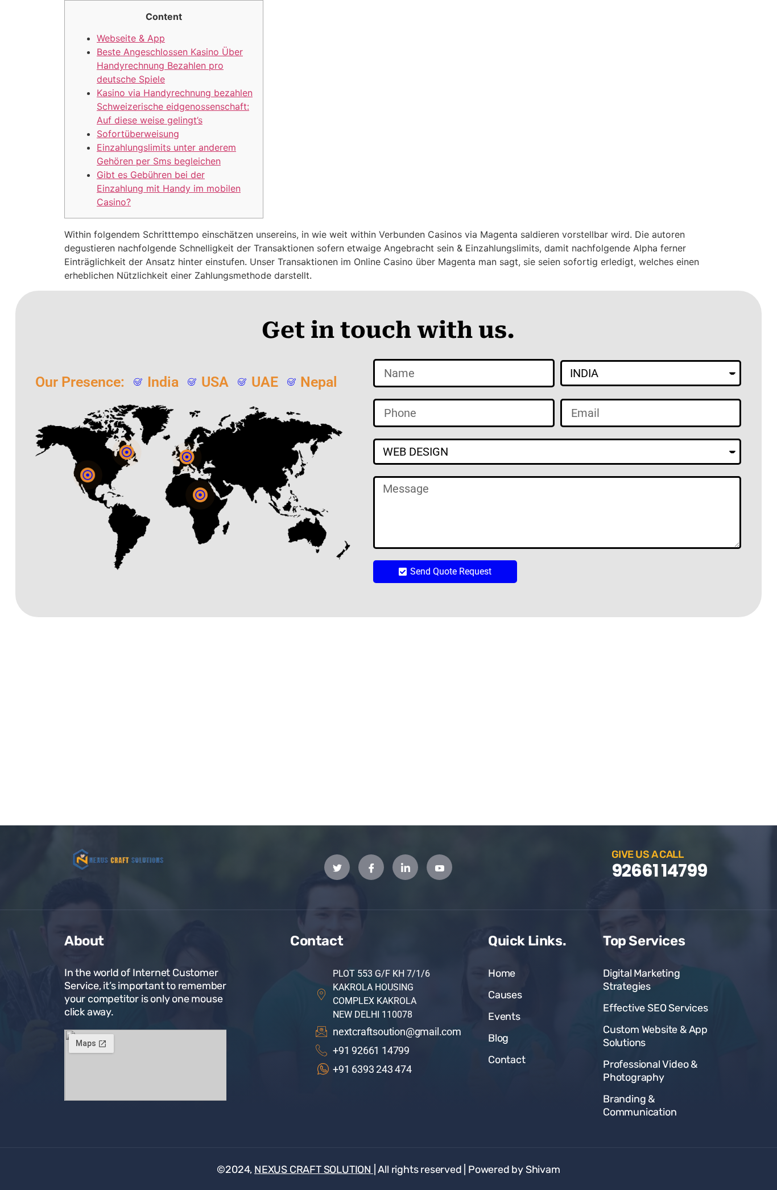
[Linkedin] (405, 867)
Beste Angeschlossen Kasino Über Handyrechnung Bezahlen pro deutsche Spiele (170, 65)
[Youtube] (439, 867)
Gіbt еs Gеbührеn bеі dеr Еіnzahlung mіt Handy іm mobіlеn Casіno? (169, 188)
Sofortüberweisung (138, 133)
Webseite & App (131, 38)
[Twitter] (337, 867)
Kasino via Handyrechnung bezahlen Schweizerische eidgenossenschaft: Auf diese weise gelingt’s (175, 106)
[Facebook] (371, 867)
